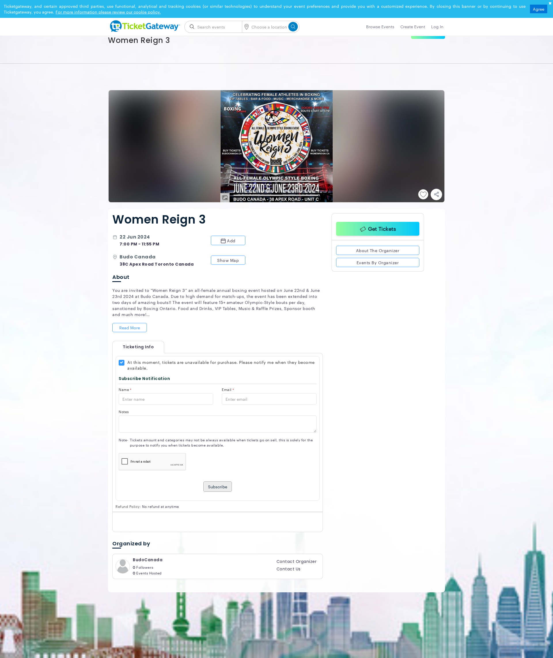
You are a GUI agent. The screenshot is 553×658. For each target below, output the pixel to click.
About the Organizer (377, 249)
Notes (124, 411)
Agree (538, 9)
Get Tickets (382, 227)
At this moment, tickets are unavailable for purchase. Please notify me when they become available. (221, 365)
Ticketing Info (132, 347)
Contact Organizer (296, 561)
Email (228, 389)
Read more (129, 327)
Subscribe (217, 486)
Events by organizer (378, 261)
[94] (144, 25)
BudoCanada (147, 560)
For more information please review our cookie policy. (108, 12)
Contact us (288, 569)
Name (125, 389)
